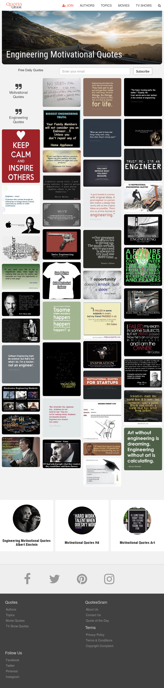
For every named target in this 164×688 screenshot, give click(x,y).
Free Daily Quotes (30, 70)
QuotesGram (14, 5)
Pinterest (12, 671)
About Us (92, 609)
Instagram (12, 676)
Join (69, 5)
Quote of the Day (97, 620)
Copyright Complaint (99, 646)
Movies (123, 5)
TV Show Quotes (17, 626)
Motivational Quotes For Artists (137, 543)
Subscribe (142, 71)
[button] (159, 5)
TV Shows (144, 5)
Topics (106, 5)
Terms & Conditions (99, 640)
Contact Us (93, 615)
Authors (87, 5)
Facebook (12, 660)
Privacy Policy (95, 634)
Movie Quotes (15, 620)
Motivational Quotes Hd (26, 543)
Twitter (10, 665)
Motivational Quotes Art (82, 543)
